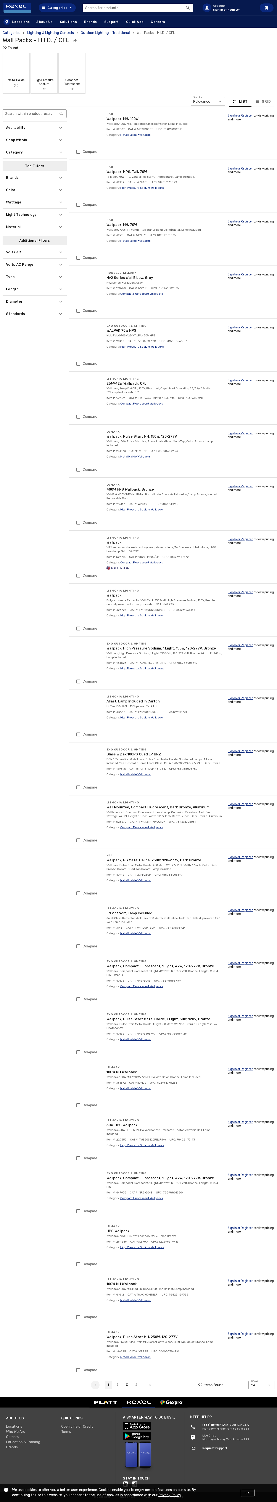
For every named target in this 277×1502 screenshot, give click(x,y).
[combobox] (138, 8)
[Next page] (150, 1385)
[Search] (187, 7)
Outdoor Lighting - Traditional (105, 33)
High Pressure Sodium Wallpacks (142, 187)
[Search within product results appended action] (61, 113)
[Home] (19, 8)
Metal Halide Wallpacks (135, 134)
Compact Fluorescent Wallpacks (141, 293)
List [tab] (243, 101)
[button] (57, 7)
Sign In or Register (240, 115)
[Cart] (267, 7)
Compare (90, 152)
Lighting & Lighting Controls (50, 33)
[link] (30, 1426)
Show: (255, 1380)
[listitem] (228, 7)
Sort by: (198, 97)
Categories (11, 33)
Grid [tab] (266, 101)
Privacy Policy (169, 1495)
